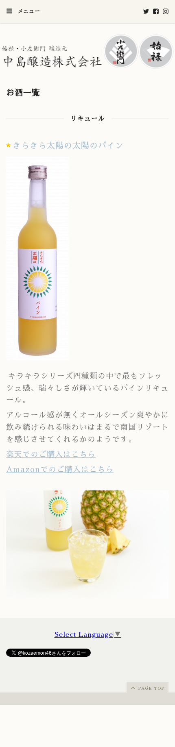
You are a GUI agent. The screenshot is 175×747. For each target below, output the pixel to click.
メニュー (27, 11)
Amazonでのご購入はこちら (60, 469)
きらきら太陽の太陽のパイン (68, 146)
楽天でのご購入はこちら (51, 454)
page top (150, 688)
